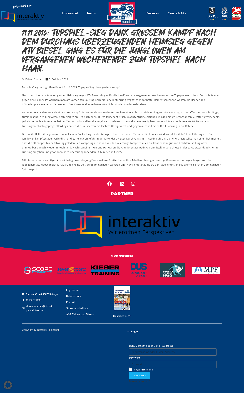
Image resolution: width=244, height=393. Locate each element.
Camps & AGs (177, 13)
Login (134, 331)
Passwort (134, 358)
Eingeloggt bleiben (143, 369)
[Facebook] (109, 183)
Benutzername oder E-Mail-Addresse (151, 345)
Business (152, 13)
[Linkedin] (122, 183)
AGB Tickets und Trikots (80, 314)
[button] (173, 331)
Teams (91, 13)
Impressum (72, 290)
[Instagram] (133, 183)
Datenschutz (73, 296)
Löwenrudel (70, 13)
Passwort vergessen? (139, 381)
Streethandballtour (77, 308)
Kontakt (70, 302)
